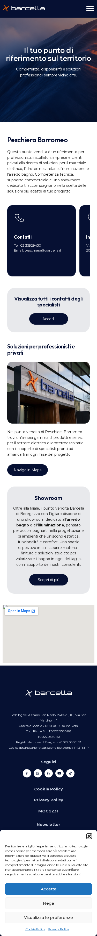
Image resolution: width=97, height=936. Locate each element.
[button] (89, 836)
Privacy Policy (58, 929)
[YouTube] (59, 773)
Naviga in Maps (27, 470)
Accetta (48, 889)
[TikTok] (70, 773)
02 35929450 (30, 245)
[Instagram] (38, 773)
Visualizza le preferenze (48, 917)
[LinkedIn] (48, 773)
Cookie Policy (35, 929)
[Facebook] (27, 773)
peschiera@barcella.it (43, 250)
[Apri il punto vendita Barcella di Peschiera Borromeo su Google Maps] (48, 634)
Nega (48, 903)
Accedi (48, 319)
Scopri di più (48, 579)
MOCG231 (48, 811)
